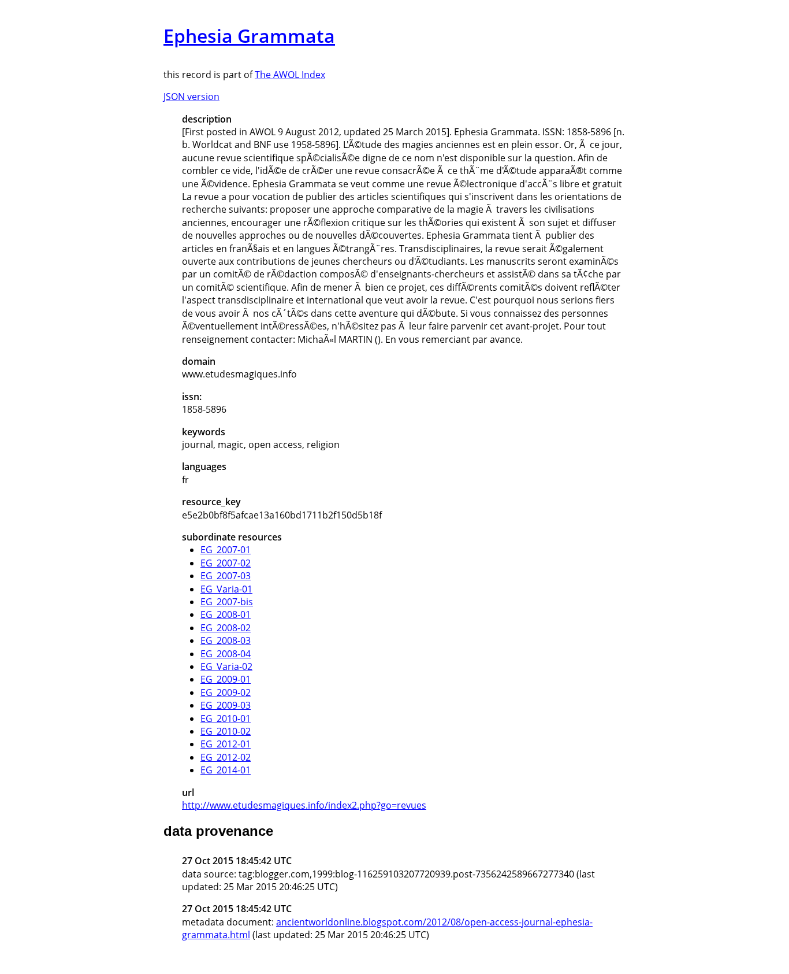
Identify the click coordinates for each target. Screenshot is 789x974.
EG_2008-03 (225, 640)
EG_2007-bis (226, 601)
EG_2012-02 (225, 757)
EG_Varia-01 (226, 589)
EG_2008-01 (225, 614)
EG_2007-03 (225, 575)
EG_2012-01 (225, 744)
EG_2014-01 (225, 770)
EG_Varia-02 (226, 666)
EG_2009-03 (225, 705)
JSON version (191, 96)
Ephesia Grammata (249, 35)
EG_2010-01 (225, 718)
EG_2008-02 (225, 627)
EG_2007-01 (225, 549)
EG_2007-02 (225, 563)
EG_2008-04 (225, 653)
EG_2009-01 (225, 679)
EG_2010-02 (225, 731)
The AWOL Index (290, 74)
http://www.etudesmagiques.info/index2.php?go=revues (304, 805)
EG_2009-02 (225, 692)
